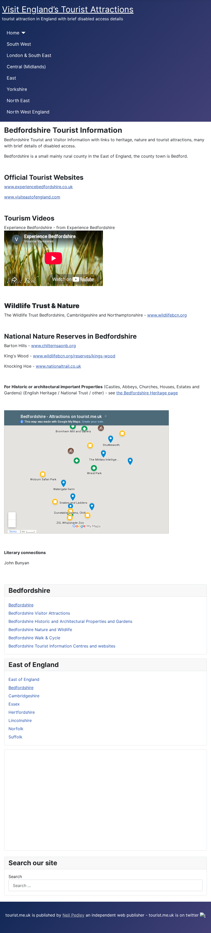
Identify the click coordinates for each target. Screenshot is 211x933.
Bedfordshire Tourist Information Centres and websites (61, 646)
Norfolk (15, 728)
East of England (23, 679)
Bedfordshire (20, 604)
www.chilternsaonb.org (53, 345)
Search (15, 876)
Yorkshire (17, 89)
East (11, 78)
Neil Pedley (73, 915)
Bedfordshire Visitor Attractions (39, 613)
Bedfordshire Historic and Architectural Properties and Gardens (70, 621)
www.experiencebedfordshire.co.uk (38, 186)
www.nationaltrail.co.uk (58, 366)
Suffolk (15, 736)
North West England (28, 112)
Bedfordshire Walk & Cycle (34, 637)
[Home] (22, 33)
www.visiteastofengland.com (32, 196)
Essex (14, 704)
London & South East (29, 55)
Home (13, 32)
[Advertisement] (105, 800)
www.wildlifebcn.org (167, 315)
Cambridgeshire (23, 695)
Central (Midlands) (26, 66)
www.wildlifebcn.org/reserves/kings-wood (74, 355)
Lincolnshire (20, 720)
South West (19, 44)
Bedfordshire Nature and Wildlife (40, 629)
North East (18, 100)
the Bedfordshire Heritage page (147, 392)
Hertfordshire (21, 712)
